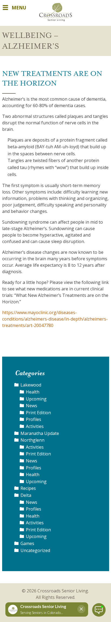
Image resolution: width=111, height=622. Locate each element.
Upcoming (36, 399)
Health (32, 392)
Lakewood (30, 385)
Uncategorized (35, 550)
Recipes (28, 488)
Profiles (33, 419)
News (31, 406)
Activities (35, 426)
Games (27, 543)
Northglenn (32, 440)
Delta (25, 495)
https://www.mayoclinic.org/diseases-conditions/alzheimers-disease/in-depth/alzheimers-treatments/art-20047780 (55, 319)
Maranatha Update (39, 433)
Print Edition (38, 413)
